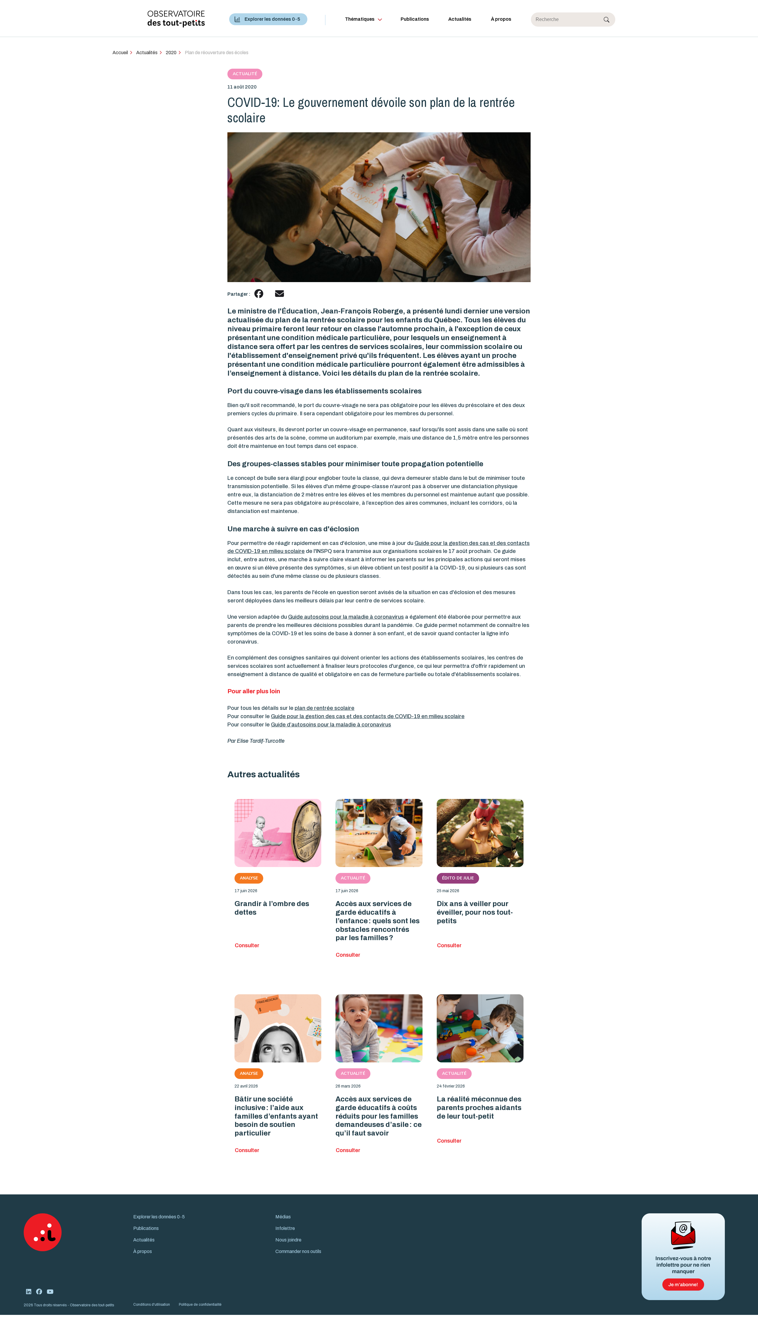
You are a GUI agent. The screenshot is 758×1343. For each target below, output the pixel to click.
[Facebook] (39, 1292)
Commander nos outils (298, 1251)
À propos (501, 19)
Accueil (120, 52)
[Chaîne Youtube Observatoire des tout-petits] (50, 1292)
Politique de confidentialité (200, 1304)
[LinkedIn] (28, 1292)
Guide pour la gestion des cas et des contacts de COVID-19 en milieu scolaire (368, 716)
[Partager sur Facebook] (258, 293)
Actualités (459, 19)
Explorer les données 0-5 (272, 19)
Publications (415, 19)
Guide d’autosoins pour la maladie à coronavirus (331, 725)
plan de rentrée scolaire (324, 708)
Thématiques (360, 19)
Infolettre (285, 1228)
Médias (283, 1216)
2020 (171, 52)
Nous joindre (288, 1239)
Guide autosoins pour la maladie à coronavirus (346, 617)
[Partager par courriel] (279, 293)
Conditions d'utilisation (151, 1304)
